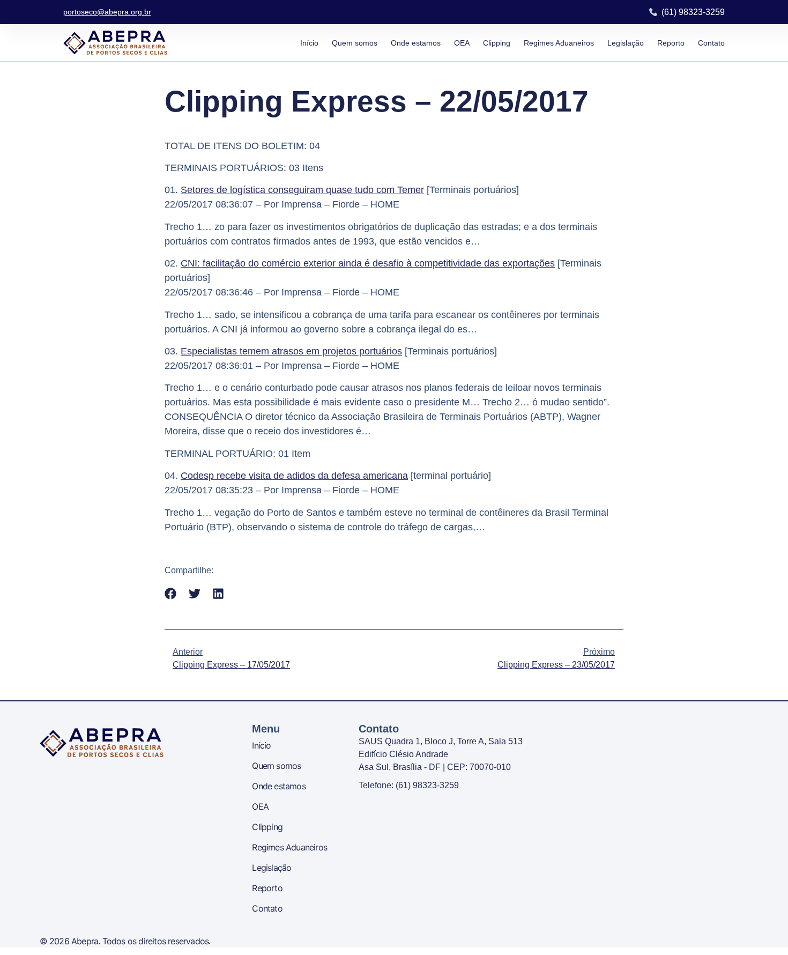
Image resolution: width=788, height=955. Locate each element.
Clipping (496, 43)
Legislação (625, 43)
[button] (171, 594)
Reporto (671, 43)
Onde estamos (416, 43)
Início (309, 43)
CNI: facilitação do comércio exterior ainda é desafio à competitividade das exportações (368, 263)
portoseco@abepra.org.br (107, 12)
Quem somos (354, 43)
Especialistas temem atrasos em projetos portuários (291, 351)
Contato (711, 43)
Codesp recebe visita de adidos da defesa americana (294, 475)
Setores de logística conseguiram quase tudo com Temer (302, 189)
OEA (462, 43)
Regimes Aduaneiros (559, 43)
